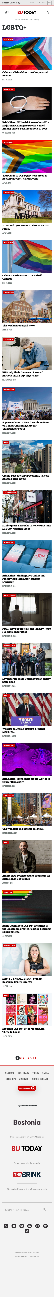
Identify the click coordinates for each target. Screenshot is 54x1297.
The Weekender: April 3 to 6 (18, 326)
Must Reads (23, 1072)
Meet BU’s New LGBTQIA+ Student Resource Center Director (22, 980)
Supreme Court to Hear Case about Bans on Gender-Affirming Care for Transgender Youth (25, 425)
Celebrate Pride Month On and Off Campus (22, 277)
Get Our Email (24, 1088)
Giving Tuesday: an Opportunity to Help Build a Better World (25, 477)
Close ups (11, 1079)
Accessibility (34, 1256)
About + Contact (40, 1079)
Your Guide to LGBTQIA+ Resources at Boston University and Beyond (24, 177)
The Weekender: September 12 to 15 (23, 829)
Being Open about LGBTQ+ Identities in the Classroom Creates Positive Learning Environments (26, 929)
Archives (23, 1079)
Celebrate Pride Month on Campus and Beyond (25, 74)
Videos (35, 1072)
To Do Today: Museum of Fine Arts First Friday (25, 227)
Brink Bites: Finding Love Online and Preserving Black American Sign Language (23, 579)
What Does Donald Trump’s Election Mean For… (23, 730)
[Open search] (47, 13)
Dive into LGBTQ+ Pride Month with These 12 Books (23, 1030)
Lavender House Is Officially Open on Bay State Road (26, 680)
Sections (9, 1072)
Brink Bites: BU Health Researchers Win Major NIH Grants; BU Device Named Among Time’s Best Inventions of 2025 (25, 125)
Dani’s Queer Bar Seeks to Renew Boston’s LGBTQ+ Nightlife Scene (26, 527)
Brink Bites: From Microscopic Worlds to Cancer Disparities (26, 780)
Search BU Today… (17, 1210)
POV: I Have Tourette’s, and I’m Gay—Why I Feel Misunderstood (26, 630)
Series (45, 1072)
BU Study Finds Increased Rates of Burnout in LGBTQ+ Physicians (22, 374)
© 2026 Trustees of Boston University (27, 1252)
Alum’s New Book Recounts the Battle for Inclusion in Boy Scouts (26, 877)
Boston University (11, 3)
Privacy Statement (21, 1256)
